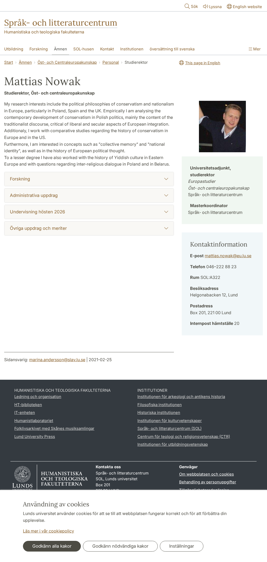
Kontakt (107, 48)
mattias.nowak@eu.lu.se (228, 255)
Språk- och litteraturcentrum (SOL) (169, 428)
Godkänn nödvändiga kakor (120, 546)
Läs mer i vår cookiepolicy (48, 531)
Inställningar (181, 546)
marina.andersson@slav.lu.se (57, 359)
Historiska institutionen (158, 412)
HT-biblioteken (28, 404)
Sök (194, 6)
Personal (110, 62)
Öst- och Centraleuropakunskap (67, 62)
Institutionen (131, 48)
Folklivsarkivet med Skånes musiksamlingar (54, 428)
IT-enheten (24, 412)
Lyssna (215, 6)
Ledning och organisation (37, 396)
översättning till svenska (172, 48)
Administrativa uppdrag (34, 195)
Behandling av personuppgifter (207, 481)
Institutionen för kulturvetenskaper (169, 420)
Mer (256, 48)
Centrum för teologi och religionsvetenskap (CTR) (183, 436)
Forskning (38, 48)
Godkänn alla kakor (51, 546)
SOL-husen (83, 48)
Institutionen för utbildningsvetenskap (172, 444)
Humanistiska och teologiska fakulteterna (44, 31)
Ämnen (60, 48)
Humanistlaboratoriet (33, 420)
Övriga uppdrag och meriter (38, 228)
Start (8, 62)
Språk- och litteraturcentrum (60, 22)
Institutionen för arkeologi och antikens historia (181, 396)
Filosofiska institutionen (159, 404)
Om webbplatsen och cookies (206, 474)
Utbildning (13, 48)
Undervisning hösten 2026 (37, 211)
